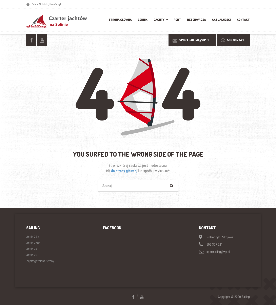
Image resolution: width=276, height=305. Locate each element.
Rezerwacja (196, 20)
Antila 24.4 (32, 237)
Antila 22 (31, 255)
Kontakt (243, 20)
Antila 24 (31, 249)
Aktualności (221, 20)
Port (177, 20)
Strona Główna (120, 20)
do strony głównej (124, 171)
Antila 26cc (33, 243)
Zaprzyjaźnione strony (40, 261)
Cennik (142, 20)
